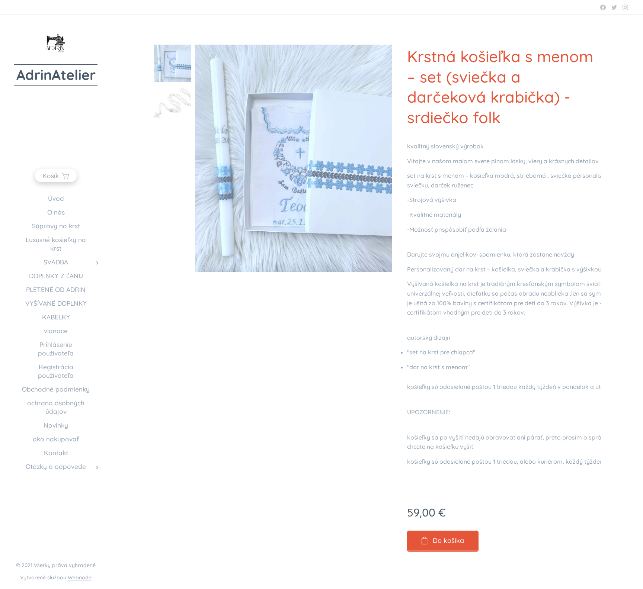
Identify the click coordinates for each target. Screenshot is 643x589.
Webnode (80, 577)
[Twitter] (614, 7)
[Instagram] (625, 7)
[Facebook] (603, 7)
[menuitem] (55, 198)
